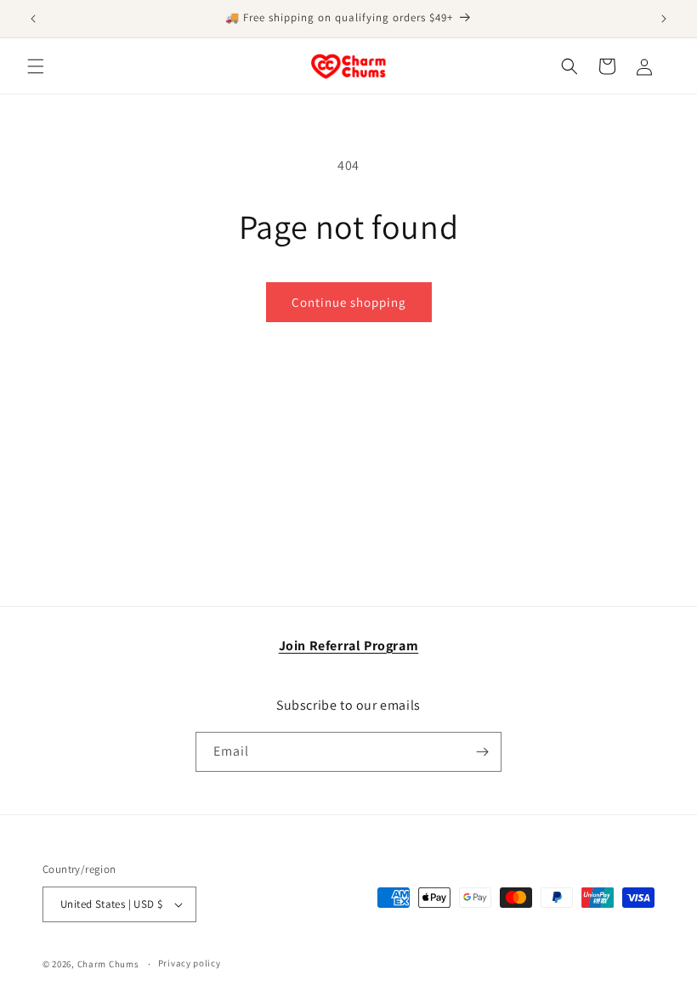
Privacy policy (189, 963)
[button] (35, 66)
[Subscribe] (482, 752)
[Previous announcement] (33, 18)
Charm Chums (108, 964)
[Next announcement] (664, 18)
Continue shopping (349, 302)
